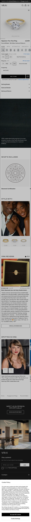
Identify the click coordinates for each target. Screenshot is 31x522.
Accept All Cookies (15, 514)
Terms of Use (15, 509)
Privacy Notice (5, 509)
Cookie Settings (15, 518)
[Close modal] (15, 261)
